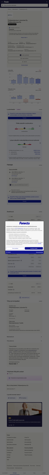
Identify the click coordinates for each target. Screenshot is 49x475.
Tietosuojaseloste (39, 252)
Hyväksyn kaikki (33, 248)
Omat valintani (15, 248)
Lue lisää (39, 243)
